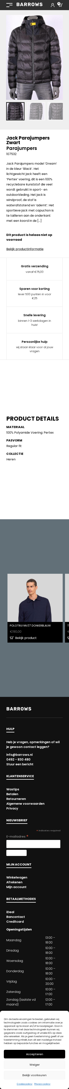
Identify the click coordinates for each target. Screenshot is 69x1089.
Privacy (12, 808)
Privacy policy (42, 1084)
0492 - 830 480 (18, 759)
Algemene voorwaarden (25, 803)
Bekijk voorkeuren (34, 1075)
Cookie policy (24, 1084)
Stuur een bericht (19, 764)
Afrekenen (14, 882)
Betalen (12, 794)
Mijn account (16, 887)
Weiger (35, 1065)
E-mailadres (17, 836)
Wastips (12, 789)
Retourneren (16, 799)
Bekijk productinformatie (25, 249)
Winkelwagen (16, 877)
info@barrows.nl (19, 755)
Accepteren (34, 1054)
